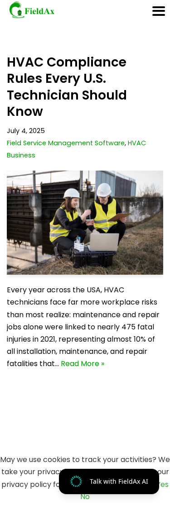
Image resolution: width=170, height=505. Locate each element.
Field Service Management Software (66, 143)
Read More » (82, 363)
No (85, 496)
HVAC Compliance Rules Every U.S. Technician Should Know (67, 86)
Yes (162, 484)
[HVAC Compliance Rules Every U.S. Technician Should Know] (85, 223)
